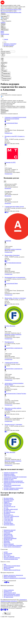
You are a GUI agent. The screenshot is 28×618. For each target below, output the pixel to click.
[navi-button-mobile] (2, 36)
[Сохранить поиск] (2, 59)
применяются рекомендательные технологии (14, 600)
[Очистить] (3, 55)
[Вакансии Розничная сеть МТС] (15, 154)
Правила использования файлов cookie (11, 12)
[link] (3, 28)
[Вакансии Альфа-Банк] (15, 226)
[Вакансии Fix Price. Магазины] (15, 315)
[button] (2, 31)
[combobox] (8, 51)
